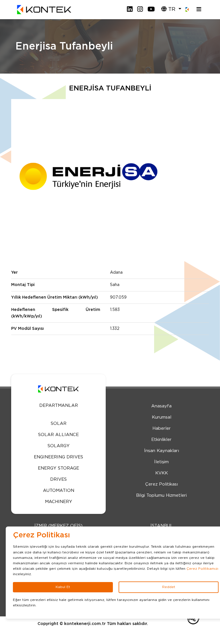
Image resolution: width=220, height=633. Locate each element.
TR (171, 9)
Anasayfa (161, 406)
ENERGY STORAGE (58, 468)
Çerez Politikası (161, 484)
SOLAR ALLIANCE (58, 435)
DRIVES (58, 479)
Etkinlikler (161, 439)
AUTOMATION (58, 490)
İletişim (161, 462)
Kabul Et (63, 587)
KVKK (161, 473)
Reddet (168, 587)
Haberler (161, 428)
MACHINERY (58, 502)
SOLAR (58, 423)
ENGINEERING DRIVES (58, 457)
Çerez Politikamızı (202, 568)
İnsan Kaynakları (161, 451)
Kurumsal (161, 417)
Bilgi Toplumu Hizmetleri (161, 495)
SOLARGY (59, 446)
